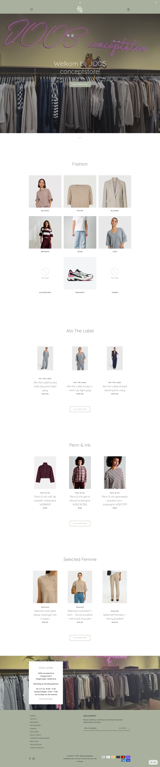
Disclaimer (34, 732)
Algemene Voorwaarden (40, 738)
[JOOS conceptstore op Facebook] (30, 758)
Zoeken (33, 716)
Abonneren (123, 728)
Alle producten (80, 84)
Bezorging (34, 722)
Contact (33, 719)
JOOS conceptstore (86, 756)
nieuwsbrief (89, 716)
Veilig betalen (35, 744)
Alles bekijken (80, 409)
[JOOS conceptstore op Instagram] (34, 758)
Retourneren (35, 725)
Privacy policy (36, 735)
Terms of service (37, 748)
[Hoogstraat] (80, 683)
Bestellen (34, 741)
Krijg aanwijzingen (46, 699)
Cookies (33, 728)
